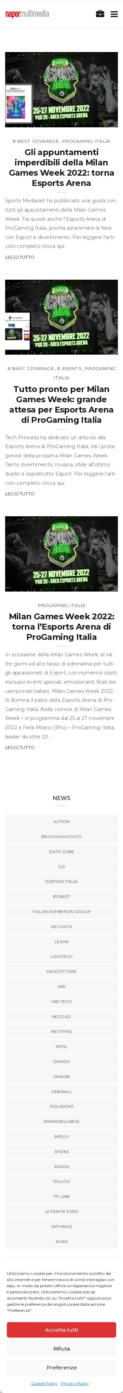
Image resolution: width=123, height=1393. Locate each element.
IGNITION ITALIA (61, 881)
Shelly (61, 1136)
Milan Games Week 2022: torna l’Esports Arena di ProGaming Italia (61, 626)
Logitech (61, 956)
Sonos (61, 1166)
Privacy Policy (75, 1383)
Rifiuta (61, 1348)
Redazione (33, 119)
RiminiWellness (61, 1121)
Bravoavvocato (61, 836)
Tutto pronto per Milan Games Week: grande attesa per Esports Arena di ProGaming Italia (61, 404)
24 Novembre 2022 (87, 119)
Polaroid (61, 1106)
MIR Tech (62, 1001)
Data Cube (61, 851)
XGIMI (62, 1241)
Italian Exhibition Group (61, 911)
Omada (61, 1061)
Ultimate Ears (61, 1211)
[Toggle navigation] (113, 14)
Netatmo (61, 1031)
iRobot (61, 896)
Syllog (61, 1181)
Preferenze (61, 1367)
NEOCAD (61, 1016)
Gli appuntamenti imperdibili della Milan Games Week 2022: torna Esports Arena (61, 167)
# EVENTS (69, 368)
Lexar (62, 941)
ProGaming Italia (86, 141)
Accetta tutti (61, 1330)
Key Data (61, 926)
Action (61, 821)
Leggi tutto (20, 257)
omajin (61, 1076)
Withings (61, 1226)
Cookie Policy (44, 1383)
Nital (62, 1046)
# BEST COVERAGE (36, 141)
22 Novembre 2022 (87, 347)
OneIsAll (61, 1091)
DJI (61, 866)
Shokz (61, 1151)
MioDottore (61, 971)
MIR (62, 986)
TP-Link (61, 1196)
